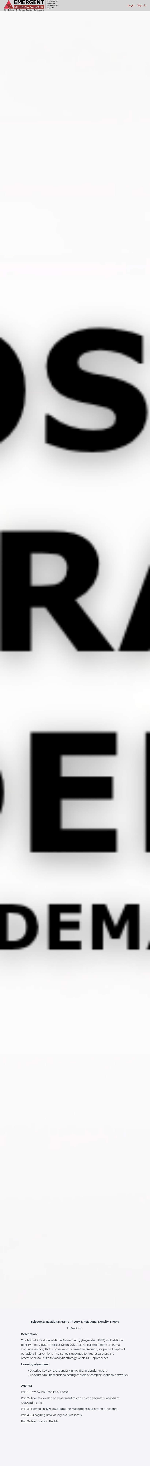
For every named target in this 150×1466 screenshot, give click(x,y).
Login (131, 5)
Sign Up (141, 5)
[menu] (135, 5)
